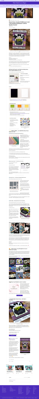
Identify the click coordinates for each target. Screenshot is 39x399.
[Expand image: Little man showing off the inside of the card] (29, 223)
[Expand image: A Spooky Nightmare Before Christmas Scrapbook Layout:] (22, 258)
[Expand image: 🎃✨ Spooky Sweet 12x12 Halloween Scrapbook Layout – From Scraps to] (29, 272)
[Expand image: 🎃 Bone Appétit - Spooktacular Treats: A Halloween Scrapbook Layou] (15, 272)
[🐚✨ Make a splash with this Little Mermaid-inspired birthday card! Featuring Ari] (10, 368)
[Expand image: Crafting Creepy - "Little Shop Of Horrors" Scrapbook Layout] (29, 265)
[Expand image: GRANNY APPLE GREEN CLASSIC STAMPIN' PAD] (15, 104)
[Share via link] (13, 359)
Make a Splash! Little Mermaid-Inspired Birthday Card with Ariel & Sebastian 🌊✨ (10, 371)
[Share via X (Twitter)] (10, 359)
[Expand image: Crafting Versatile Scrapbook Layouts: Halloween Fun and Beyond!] (15, 258)
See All (32, 364)
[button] (4, 5)
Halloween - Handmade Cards (11, 357)
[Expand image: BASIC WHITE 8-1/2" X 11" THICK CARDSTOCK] (29, 88)
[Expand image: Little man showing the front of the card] (18, 223)
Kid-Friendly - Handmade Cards (17, 357)
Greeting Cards (22, 357)
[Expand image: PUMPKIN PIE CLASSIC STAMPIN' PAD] (22, 104)
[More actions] (29, 20)
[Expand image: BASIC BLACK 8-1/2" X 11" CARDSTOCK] (18, 88)
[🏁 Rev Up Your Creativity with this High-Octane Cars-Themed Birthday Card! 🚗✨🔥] (19, 368)
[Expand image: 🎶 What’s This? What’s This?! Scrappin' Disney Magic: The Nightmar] (15, 265)
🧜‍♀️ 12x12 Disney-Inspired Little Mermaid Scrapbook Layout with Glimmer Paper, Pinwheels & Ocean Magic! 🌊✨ (28, 371)
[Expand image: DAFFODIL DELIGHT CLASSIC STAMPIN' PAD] (29, 104)
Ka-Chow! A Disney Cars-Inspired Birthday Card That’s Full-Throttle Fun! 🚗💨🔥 (19, 371)
